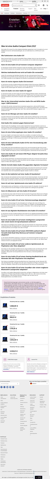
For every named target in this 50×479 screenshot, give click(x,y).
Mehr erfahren (13, 308)
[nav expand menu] (2, 8)
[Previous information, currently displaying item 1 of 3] (2, 22)
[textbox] (39, 383)
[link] (47, 1)
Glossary (6, 43)
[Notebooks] (9, 13)
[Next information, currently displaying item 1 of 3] (47, 22)
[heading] (28, 302)
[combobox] (23, 5)
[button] (42, 1)
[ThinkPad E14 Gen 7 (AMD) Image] (5, 316)
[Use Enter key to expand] (41, 5)
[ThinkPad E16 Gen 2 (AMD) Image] (5, 305)
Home (2, 43)
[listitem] (24, 305)
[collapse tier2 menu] (29, 13)
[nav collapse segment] (47, 8)
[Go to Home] (5, 5)
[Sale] (3, 13)
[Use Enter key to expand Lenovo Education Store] (30, 1)
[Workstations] (22, 13)
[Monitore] (27, 13)
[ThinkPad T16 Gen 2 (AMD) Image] (5, 350)
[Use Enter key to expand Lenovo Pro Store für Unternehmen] (17, 1)
